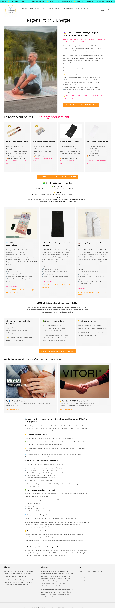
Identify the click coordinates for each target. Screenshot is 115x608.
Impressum (81, 574)
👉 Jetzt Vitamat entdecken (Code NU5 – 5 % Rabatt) (56, 286)
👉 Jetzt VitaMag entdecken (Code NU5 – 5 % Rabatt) (92, 293)
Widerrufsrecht (52, 607)
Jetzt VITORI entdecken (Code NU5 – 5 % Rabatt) (81, 105)
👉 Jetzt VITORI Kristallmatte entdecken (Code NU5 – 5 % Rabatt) (21, 291)
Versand (71, 607)
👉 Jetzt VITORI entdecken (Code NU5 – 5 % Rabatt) (57, 351)
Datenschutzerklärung (63, 607)
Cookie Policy (81, 580)
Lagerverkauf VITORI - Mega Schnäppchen (42, 1)
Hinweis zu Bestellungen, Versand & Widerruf (90, 571)
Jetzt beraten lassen (12, 409)
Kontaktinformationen (79, 607)
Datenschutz (81, 577)
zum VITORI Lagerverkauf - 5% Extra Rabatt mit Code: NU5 (57, 177)
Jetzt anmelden (65, 409)
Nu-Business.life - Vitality (33, 607)
